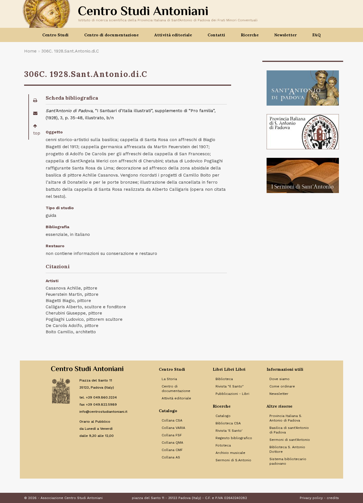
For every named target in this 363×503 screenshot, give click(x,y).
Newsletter (285, 34)
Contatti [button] (216, 34)
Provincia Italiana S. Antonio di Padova (285, 418)
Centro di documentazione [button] (111, 34)
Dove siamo (279, 379)
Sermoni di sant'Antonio (289, 440)
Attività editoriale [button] (173, 34)
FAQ (316, 34)
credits (333, 498)
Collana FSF (172, 435)
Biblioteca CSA (228, 423)
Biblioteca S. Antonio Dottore (287, 449)
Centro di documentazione (176, 388)
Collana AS (171, 457)
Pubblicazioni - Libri (232, 394)
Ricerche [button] (250, 34)
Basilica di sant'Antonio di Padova (289, 430)
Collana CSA (172, 420)
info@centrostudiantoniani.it (103, 412)
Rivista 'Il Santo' (229, 431)
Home (30, 51)
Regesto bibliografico (234, 438)
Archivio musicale (230, 453)
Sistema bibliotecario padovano (287, 461)
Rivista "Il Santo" (230, 386)
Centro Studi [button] (55, 34)
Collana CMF (172, 450)
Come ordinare (282, 386)
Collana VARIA (173, 428)
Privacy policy (311, 498)
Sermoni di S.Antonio (233, 460)
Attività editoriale (176, 398)
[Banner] (303, 88)
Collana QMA (172, 443)
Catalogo (223, 416)
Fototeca (223, 445)
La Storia (169, 379)
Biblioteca (224, 379)
